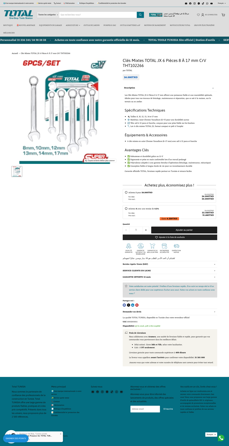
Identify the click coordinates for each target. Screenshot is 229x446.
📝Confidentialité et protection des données (111, 3)
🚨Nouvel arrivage (26, 25)
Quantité (126, 224)
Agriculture (72, 25)
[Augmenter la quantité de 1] (146, 230)
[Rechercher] (140, 15)
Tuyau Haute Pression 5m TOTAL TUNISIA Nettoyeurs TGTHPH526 (35, 436)
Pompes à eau (110, 25)
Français (221, 3)
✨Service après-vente (43, 3)
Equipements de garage (50, 25)
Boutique (8, 25)
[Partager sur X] (128, 305)
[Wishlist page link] (198, 15)
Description (129, 88)
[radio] (169, 195)
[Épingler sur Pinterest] (136, 305)
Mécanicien (9, 33)
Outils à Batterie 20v (130, 25)
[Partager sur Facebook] (124, 305)
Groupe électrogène (204, 25)
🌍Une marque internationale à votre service (18, 3)
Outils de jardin (92, 25)
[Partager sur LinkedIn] (132, 305)
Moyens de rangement (155, 25)
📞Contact (57, 3)
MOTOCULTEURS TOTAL (180, 25)
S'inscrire (168, 409)
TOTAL (129, 70)
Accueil (15, 53)
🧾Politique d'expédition (85, 3)
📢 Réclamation (69, 3)
